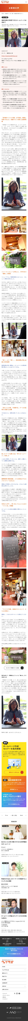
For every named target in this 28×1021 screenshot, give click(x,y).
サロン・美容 (4, 17)
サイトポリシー (5, 998)
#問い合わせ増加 (23, 24)
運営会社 (4, 997)
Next (21, 815)
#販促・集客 (11, 24)
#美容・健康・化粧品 (5, 24)
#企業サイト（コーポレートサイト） (13, 25)
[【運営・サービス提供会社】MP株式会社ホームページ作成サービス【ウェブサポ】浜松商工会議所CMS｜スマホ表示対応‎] (5, 2)
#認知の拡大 (4, 25)
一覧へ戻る (14, 815)
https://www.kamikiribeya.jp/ (9, 56)
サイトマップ (5, 993)
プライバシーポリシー (6, 995)
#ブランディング (17, 24)
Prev (6, 815)
